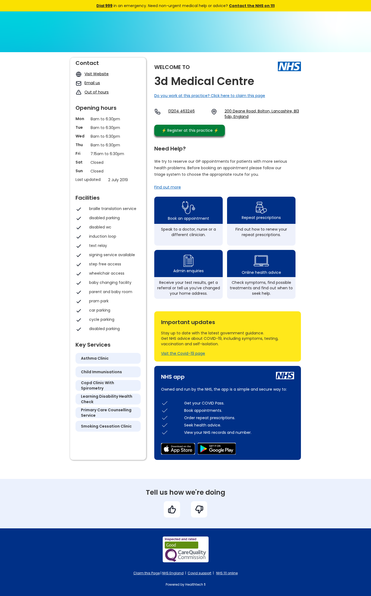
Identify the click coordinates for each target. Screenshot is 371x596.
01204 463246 (181, 111)
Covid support (199, 573)
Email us (92, 83)
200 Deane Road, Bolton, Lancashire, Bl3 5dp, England (262, 113)
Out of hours (96, 92)
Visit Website (96, 74)
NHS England (173, 573)
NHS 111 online (227, 573)
